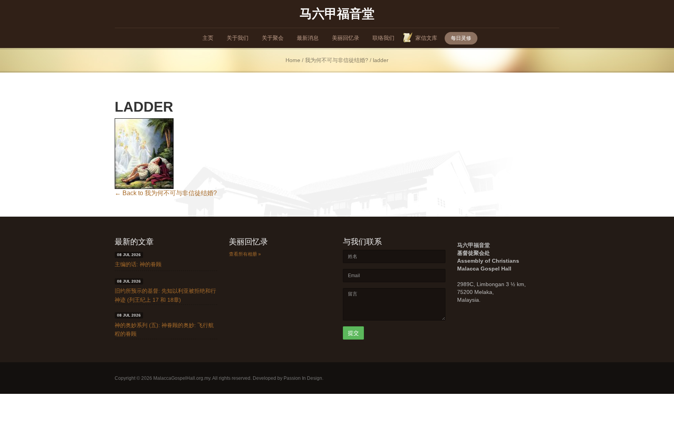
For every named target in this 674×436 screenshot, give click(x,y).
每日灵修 (461, 38)
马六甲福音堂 (337, 13)
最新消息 (308, 38)
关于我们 (237, 38)
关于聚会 (273, 38)
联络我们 (383, 38)
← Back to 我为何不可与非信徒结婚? (166, 193)
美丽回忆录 (345, 38)
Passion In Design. (303, 378)
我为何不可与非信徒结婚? (336, 60)
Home (293, 60)
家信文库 (426, 38)
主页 (207, 38)
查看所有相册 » (245, 254)
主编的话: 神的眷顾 (138, 264)
